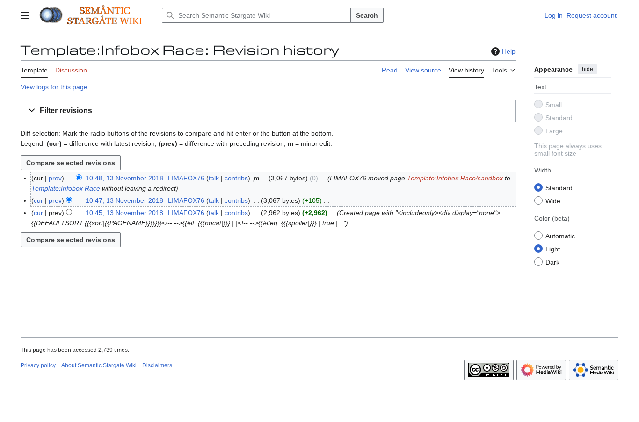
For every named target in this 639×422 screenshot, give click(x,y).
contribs (236, 178)
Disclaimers (157, 365)
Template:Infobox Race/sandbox (455, 178)
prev (55, 178)
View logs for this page (54, 87)
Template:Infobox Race (65, 188)
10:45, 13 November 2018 (124, 212)
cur (38, 200)
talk (214, 178)
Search (367, 15)
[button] (25, 15)
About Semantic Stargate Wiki (99, 365)
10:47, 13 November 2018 (124, 200)
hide (587, 69)
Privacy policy (38, 365)
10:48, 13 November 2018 (124, 178)
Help (509, 51)
